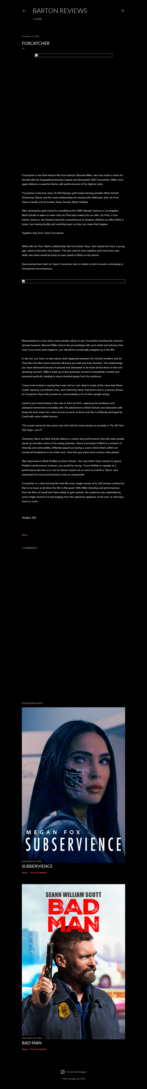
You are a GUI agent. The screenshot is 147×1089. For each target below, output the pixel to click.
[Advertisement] (73, 667)
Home (38, 19)
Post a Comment (38, 872)
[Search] (123, 9)
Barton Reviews (60, 10)
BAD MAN (32, 1042)
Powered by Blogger (76, 1071)
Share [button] (25, 535)
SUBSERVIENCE (37, 866)
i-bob (82, 1078)
